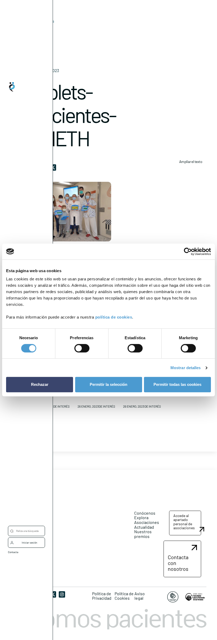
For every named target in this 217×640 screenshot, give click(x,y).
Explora (141, 517)
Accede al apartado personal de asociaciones (184, 521)
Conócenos (144, 512)
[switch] (81, 348)
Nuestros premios (143, 534)
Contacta (13, 552)
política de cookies (113, 317)
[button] (185, 523)
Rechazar (39, 384)
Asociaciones (146, 522)
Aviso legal (139, 596)
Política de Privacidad (101, 596)
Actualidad (144, 526)
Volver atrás (44, 21)
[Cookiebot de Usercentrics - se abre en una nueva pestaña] (188, 251)
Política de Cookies (124, 596)
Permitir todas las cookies (177, 384)
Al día (36, 29)
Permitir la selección (108, 384)
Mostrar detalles (185, 367)
